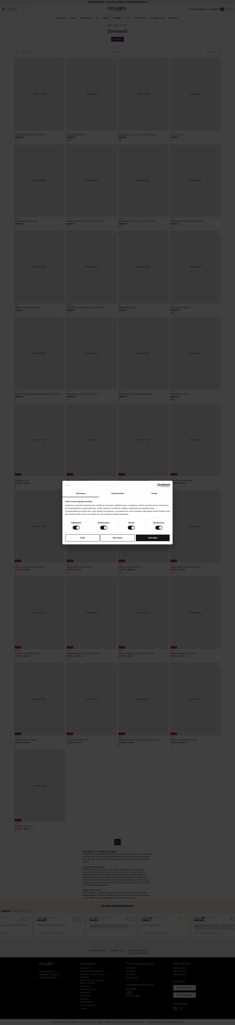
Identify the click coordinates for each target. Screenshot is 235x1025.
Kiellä (82, 538)
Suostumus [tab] (81, 493)
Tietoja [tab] (154, 493)
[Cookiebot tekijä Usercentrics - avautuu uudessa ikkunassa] (159, 485)
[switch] (103, 528)
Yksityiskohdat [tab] (117, 493)
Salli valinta (117, 538)
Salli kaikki (152, 538)
